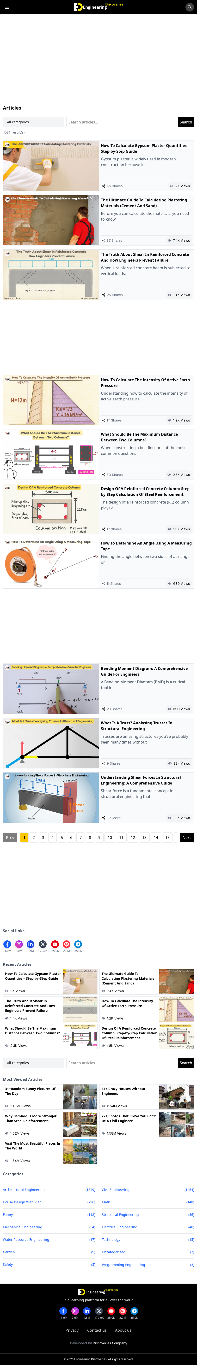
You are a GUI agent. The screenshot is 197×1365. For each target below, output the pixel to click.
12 (133, 837)
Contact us (97, 1330)
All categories (18, 122)
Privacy (72, 1330)
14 (156, 837)
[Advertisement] (98, 64)
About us (123, 1330)
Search (186, 122)
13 (144, 837)
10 (110, 837)
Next (187, 837)
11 (121, 837)
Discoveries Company (110, 1343)
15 (167, 837)
